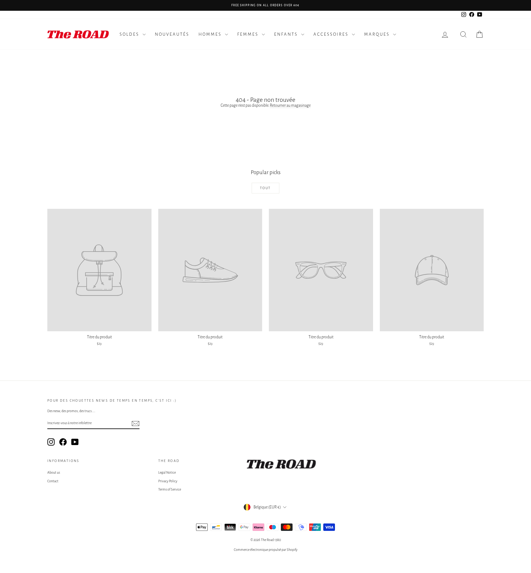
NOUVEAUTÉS (172, 34)
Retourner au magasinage (290, 105)
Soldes (130, 34)
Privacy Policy (167, 481)
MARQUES (377, 34)
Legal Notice (167, 472)
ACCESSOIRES (331, 34)
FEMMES (248, 34)
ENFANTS (287, 34)
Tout (265, 188)
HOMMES (211, 34)
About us (53, 472)
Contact (52, 481)
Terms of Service (169, 489)
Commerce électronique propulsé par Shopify (265, 549)
